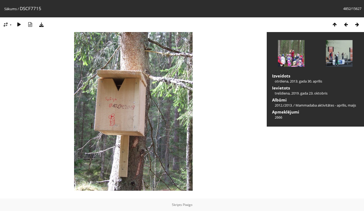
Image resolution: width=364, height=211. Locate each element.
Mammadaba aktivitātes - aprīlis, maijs (326, 105)
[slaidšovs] (19, 24)
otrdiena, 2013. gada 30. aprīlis (298, 81)
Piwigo (187, 204)
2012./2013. (284, 105)
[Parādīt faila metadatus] (30, 24)
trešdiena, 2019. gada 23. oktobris (301, 93)
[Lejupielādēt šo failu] (41, 24)
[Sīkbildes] (334, 24)
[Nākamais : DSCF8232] (357, 24)
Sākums (10, 8)
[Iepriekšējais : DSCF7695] (345, 24)
